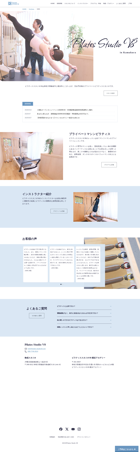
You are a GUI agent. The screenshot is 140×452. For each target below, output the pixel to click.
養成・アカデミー (108, 3)
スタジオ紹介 (110, 93)
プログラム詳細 (109, 164)
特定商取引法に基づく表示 (66, 437)
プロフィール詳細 (58, 211)
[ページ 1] (60, 284)
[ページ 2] (62, 284)
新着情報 (59, 3)
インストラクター (82, 3)
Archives (31, 9)
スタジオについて (69, 3)
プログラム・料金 (95, 3)
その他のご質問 (37, 315)
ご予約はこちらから (125, 449)
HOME (53, 3)
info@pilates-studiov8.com (37, 349)
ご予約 (130, 3)
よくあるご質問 (121, 3)
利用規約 (52, 437)
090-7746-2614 (33, 351)
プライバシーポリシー (83, 437)
